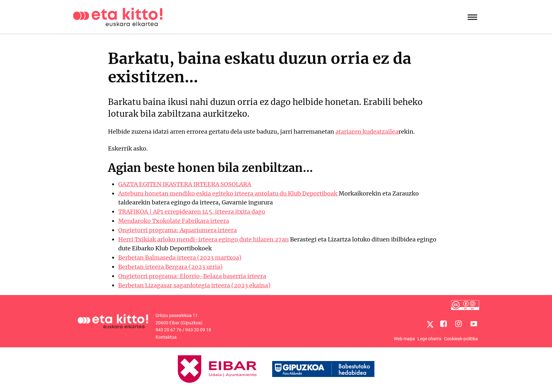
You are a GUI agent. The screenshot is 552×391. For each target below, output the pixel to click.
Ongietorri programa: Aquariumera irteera (177, 230)
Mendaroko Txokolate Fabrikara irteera (173, 221)
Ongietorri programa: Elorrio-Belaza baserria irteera (192, 276)
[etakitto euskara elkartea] (118, 16)
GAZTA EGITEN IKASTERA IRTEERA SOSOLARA (184, 184)
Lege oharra (429, 338)
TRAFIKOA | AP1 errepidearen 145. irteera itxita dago (191, 211)
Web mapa (404, 338)
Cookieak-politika (461, 338)
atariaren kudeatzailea (366, 131)
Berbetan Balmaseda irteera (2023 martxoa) (179, 257)
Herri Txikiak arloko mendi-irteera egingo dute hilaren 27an (203, 239)
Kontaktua (166, 337)
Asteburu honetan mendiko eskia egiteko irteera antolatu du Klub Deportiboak (227, 193)
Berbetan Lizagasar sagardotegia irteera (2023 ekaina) (194, 285)
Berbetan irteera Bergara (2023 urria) (170, 266)
